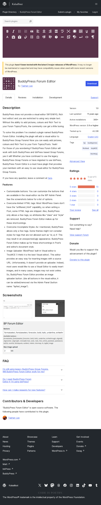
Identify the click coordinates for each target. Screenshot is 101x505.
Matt (6, 464)
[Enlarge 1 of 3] (29, 303)
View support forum (79, 235)
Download (92, 83)
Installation (37, 97)
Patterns (31, 451)
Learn (54, 437)
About (5, 437)
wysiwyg (93, 154)
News (5, 441)
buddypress (92, 143)
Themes (31, 441)
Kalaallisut (13, 485)
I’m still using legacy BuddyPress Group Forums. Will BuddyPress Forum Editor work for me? (26, 370)
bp (85, 143)
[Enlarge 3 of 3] (61, 325)
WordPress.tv (59, 451)
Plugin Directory (10, 12)
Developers (57, 446)
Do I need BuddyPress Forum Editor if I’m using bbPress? (17, 380)
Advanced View (77, 161)
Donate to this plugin (80, 259)
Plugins (30, 446)
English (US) (93, 137)
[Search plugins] (30, 21)
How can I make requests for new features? (24, 390)
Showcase (32, 437)
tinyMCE (94, 148)
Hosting (6, 446)
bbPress (8, 469)
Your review (75, 210)
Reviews (22, 97)
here (50, 178)
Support (94, 97)
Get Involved (82, 437)
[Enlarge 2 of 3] (61, 303)
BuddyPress (10, 473)
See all (95, 210)
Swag (80, 451)
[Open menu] (97, 4)
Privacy (6, 451)
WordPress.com (12, 459)
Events (79, 441)
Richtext (86, 148)
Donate (81, 446)
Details (8, 97)
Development (55, 97)
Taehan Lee (27, 86)
